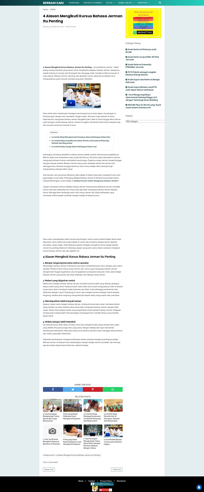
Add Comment (70, 27)
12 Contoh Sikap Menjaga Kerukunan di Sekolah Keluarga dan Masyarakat (92, 417)
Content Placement (92, 3)
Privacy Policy (106, 481)
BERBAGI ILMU (53, 3)
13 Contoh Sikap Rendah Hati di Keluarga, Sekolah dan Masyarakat (112, 417)
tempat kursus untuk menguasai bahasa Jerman (96, 181)
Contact (91, 481)
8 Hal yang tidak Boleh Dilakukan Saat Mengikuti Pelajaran (72, 442)
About (80, 481)
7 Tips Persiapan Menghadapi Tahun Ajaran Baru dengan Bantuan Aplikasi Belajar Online (92, 443)
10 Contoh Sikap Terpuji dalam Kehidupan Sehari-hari (74, 147)
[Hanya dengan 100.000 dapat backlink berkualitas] (143, 37)
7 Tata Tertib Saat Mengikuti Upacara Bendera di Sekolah (51, 441)
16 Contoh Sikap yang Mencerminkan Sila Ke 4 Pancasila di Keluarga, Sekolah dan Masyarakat (80, 142)
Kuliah (109, 3)
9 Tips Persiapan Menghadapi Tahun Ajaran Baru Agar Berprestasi (51, 417)
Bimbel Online (125, 3)
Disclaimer (121, 481)
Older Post (117, 469)
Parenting (142, 3)
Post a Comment (50, 462)
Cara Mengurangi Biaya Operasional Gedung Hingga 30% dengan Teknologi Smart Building (142, 97)
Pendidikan (74, 3)
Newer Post (49, 469)
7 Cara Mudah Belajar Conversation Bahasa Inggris (113, 442)
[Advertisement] (83, 46)
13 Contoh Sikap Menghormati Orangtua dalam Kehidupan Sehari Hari (80, 137)
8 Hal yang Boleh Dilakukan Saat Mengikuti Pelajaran (71, 416)
